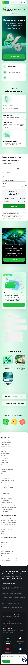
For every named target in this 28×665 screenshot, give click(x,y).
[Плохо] (22, 422)
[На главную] (5, 2)
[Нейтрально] (14, 422)
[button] (21, 2)
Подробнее (4, 218)
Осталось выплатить (6, 163)
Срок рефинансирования (8, 180)
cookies (11, 656)
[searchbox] (16, 2)
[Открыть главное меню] (25, 2)
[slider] (18, 168)
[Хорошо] (5, 422)
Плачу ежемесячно (6, 172)
